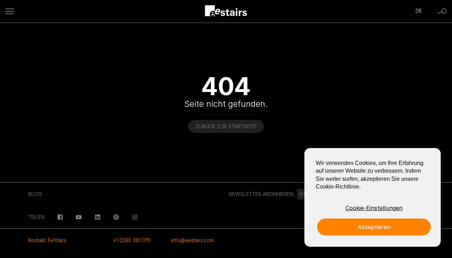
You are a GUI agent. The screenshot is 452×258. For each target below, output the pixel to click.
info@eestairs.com (192, 240)
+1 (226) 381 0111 (131, 240)
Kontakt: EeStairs (47, 240)
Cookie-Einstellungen (374, 207)
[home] (226, 11)
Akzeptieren (374, 227)
